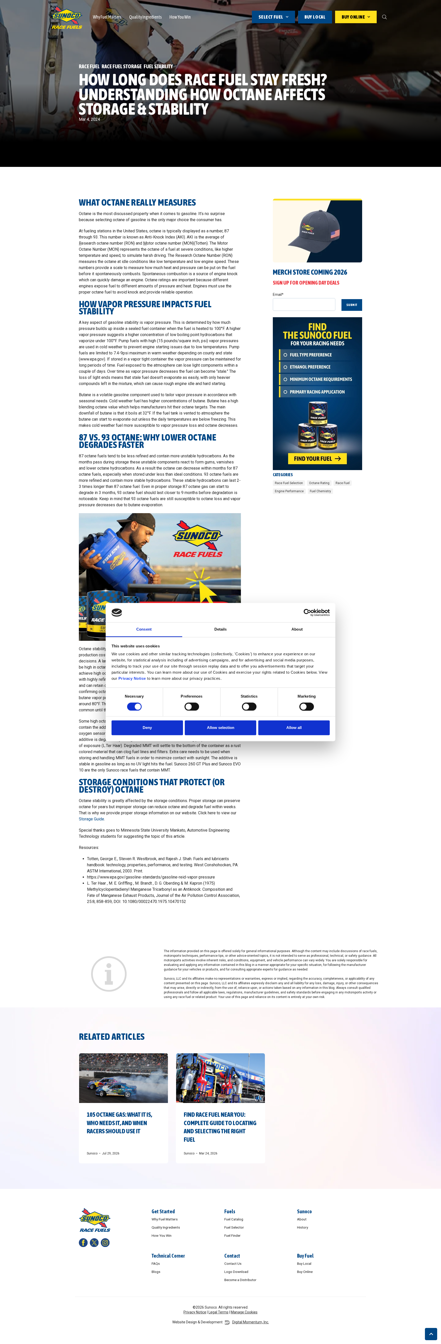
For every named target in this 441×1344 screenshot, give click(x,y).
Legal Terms (218, 1312)
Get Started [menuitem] (163, 1211)
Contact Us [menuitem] (232, 1263)
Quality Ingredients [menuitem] (166, 1227)
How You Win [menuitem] (162, 1235)
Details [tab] (220, 629)
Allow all (294, 728)
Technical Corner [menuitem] (168, 1256)
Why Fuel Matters (107, 17)
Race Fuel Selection (289, 483)
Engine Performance (289, 491)
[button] (431, 1334)
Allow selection (220, 728)
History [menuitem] (302, 1227)
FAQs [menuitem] (156, 1263)
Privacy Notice (132, 678)
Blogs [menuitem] (156, 1272)
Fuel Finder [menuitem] (232, 1235)
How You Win (180, 17)
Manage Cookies (244, 1312)
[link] (67, 16)
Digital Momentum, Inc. (250, 1322)
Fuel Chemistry (320, 491)
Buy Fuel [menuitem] (305, 1256)
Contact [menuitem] (232, 1256)
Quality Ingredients (145, 17)
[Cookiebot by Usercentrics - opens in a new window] (307, 612)
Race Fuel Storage (122, 66)
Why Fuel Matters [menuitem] (165, 1219)
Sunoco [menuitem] (304, 1211)
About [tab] (297, 629)
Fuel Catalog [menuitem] (233, 1219)
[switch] (192, 706)
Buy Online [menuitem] (305, 1272)
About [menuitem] (302, 1219)
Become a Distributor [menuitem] (240, 1280)
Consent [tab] (144, 629)
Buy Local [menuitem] (304, 1263)
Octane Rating (319, 483)
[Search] (384, 17)
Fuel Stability (158, 66)
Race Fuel (89, 66)
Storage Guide (91, 819)
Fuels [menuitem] (229, 1211)
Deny (147, 728)
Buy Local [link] (315, 17)
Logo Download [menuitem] (236, 1272)
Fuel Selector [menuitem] (234, 1227)
